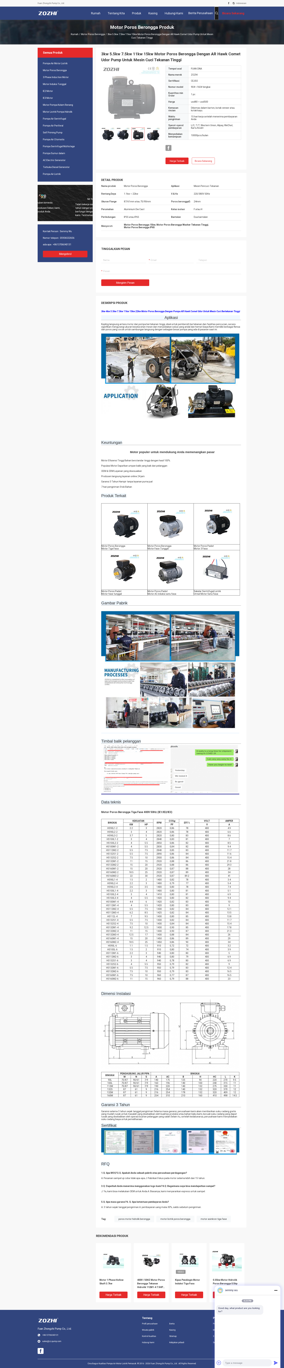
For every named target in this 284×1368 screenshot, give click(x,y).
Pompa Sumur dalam (54, 153)
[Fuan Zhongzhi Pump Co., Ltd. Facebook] (229, 3)
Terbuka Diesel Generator (56, 167)
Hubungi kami (148, 1342)
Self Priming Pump (52, 132)
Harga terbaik (177, 161)
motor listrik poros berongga (175, 1219)
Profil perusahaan (150, 1324)
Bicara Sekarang (203, 161)
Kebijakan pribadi (176, 1342)
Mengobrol (65, 254)
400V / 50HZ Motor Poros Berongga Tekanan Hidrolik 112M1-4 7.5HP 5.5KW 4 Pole (151, 1284)
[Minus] (276, 1290)
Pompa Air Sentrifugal (54, 118)
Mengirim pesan (125, 282)
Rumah (74, 34)
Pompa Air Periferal (53, 125)
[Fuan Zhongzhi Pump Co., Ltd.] (48, 13)
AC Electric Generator (54, 160)
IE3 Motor (48, 98)
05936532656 (67, 238)
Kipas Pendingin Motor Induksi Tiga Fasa (187, 1282)
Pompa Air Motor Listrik (55, 63)
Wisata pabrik (148, 1330)
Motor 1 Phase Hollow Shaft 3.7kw (111, 1282)
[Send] (275, 1362)
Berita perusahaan (200, 13)
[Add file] (219, 1362)
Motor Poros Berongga (93, 34)
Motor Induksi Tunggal (54, 84)
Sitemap (173, 1336)
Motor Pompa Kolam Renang (58, 105)
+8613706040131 (62, 244)
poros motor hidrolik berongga (134, 1219)
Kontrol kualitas (149, 1336)
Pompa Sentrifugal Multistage (59, 146)
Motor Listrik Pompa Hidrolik (57, 111)
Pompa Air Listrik (52, 174)
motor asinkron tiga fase (214, 1219)
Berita (172, 1324)
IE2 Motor (48, 91)
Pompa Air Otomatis (53, 139)
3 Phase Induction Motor (56, 77)
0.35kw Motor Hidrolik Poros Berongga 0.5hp (225, 1282)
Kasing (172, 1330)
